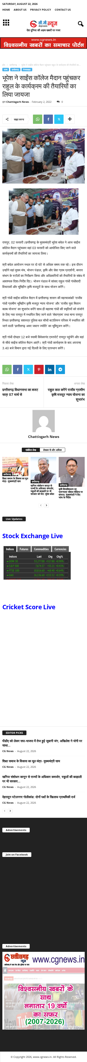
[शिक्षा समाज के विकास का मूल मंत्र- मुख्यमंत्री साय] (15, 466)
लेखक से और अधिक (52, 450)
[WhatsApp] (37, 119)
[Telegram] (60, 369)
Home (6, 9)
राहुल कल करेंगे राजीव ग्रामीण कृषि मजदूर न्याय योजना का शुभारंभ (66, 394)
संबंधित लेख (31, 450)
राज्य (5, 69)
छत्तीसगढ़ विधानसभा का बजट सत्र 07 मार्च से (20, 392)
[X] (59, 119)
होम (3, 64)
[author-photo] (43, 421)
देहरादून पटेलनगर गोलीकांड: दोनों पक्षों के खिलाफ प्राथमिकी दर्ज (38, 797)
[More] (70, 119)
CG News (7, 751)
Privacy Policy (40, 9)
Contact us (63, 9)
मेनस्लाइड (27, 69)
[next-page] (46, 505)
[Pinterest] (39, 369)
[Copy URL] (71, 369)
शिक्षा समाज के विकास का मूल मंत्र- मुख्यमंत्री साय (15, 480)
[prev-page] (41, 505)
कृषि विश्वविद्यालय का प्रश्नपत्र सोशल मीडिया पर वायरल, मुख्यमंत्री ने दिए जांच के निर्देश (71, 493)
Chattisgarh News (17, 101)
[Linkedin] (49, 369)
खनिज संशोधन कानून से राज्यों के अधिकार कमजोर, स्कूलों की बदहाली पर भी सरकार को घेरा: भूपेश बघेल (42, 490)
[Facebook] (48, 119)
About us (20, 9)
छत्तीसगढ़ (13, 64)
